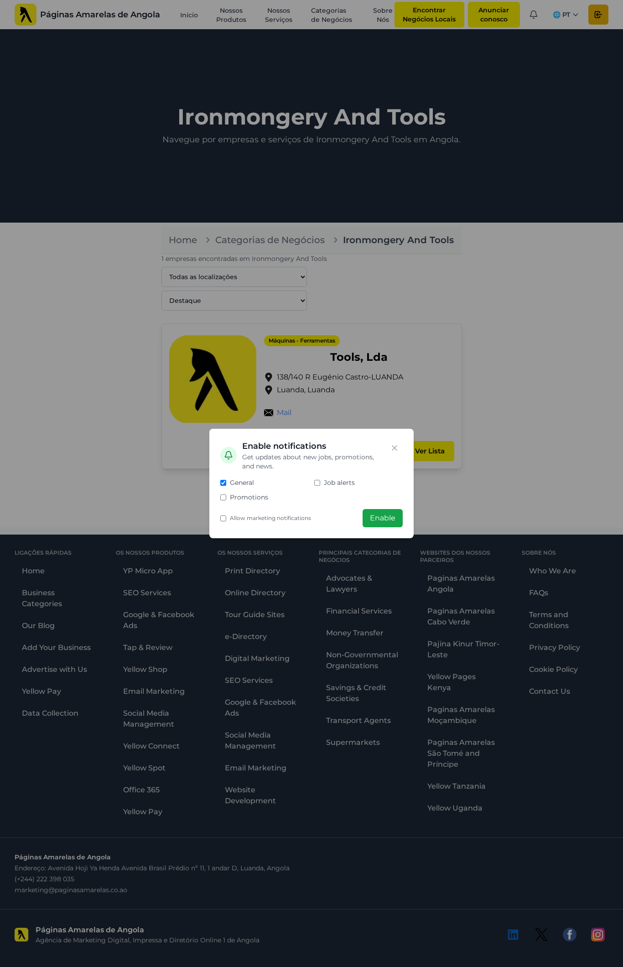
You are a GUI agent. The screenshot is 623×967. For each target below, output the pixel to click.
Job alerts (339, 482)
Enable (382, 518)
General (242, 482)
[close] (394, 448)
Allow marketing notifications (270, 518)
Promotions (249, 497)
